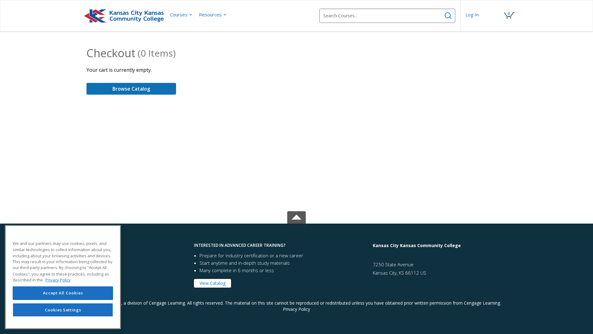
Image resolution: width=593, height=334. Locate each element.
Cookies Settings (63, 310)
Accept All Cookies (63, 293)
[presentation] (181, 14)
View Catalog (212, 283)
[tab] (135, 245)
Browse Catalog (131, 88)
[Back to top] (296, 216)
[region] (63, 277)
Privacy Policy (296, 309)
